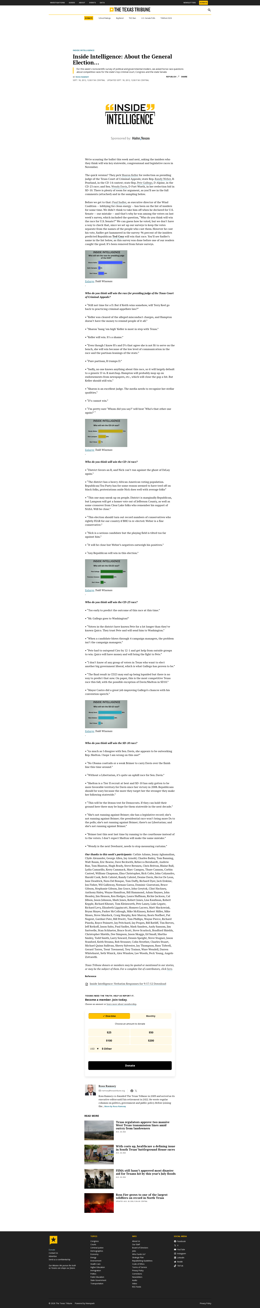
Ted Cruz (118, 236)
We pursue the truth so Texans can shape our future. (62, 1266)
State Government (98, 1280)
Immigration (95, 1270)
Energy (93, 1257)
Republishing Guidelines (142, 1260)
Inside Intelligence (83, 50)
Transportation (96, 1283)
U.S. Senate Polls (148, 18)
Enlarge (89, 281)
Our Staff (136, 1244)
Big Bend (119, 18)
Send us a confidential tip (59, 1259)
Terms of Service (139, 1267)
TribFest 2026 (166, 18)
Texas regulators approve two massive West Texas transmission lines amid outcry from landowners (143, 1125)
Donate (203, 2)
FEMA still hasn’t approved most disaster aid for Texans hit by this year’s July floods (146, 1172)
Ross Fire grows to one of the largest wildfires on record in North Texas (142, 1196)
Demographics (96, 1251)
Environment (95, 1260)
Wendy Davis (119, 186)
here (169, 969)
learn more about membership (121, 1004)
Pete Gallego (144, 182)
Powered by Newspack (85, 1303)
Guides (72, 2)
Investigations (57, 2)
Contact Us (53, 1253)
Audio (134, 1280)
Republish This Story (172, 77)
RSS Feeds (136, 1286)
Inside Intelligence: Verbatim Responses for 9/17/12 (128, 983)
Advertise (53, 1256)
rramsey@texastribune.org (113, 1090)
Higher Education (97, 1267)
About (82, 2)
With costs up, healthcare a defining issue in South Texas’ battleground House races (145, 1147)
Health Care (95, 1264)
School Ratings (105, 18)
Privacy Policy (138, 1270)
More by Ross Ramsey (115, 1106)
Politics (93, 1273)
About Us (136, 1241)
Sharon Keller (130, 175)
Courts (93, 1244)
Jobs (134, 1251)
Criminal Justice (96, 1247)
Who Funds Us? (138, 1254)
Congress (94, 1241)
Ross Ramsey (82, 77)
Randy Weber (163, 179)
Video (134, 1283)
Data (102, 2)
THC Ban (132, 18)
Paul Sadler (119, 202)
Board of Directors (140, 1247)
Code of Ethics (138, 1264)
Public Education (97, 1277)
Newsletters (189, 2)
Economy (94, 1254)
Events (92, 2)
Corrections (137, 1273)
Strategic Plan (138, 1257)
